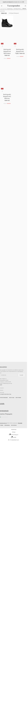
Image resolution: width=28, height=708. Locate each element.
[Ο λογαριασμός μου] (25, 6)
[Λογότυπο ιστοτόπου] (13, 5)
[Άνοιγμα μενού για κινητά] (1, 6)
